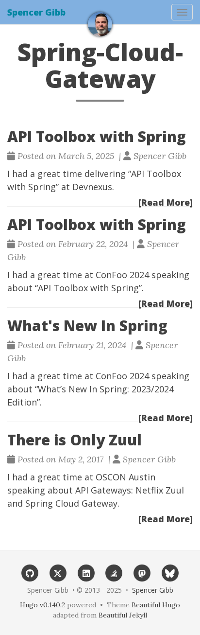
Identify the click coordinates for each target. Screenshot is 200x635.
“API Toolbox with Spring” (88, 288)
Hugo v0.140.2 (42, 604)
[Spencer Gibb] (100, 24)
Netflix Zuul (159, 490)
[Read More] (165, 202)
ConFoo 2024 (122, 275)
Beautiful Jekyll (123, 615)
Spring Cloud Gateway (71, 503)
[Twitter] (58, 572)
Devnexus (92, 187)
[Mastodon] (142, 572)
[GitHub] (30, 572)
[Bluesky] (170, 572)
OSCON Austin (125, 477)
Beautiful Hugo (156, 604)
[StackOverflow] (114, 572)
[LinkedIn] (86, 572)
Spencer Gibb (36, 12)
